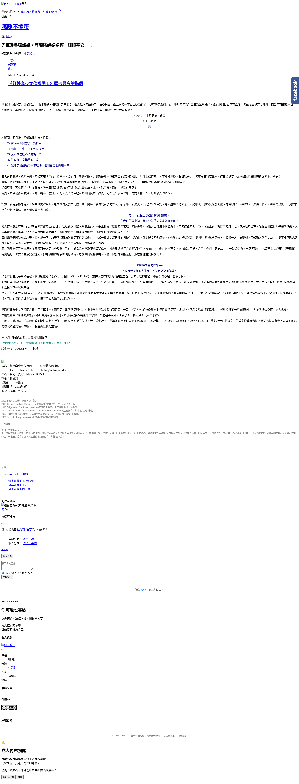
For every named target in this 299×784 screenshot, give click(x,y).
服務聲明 (182, 735)
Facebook (6, 474)
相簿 (11, 60)
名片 (11, 68)
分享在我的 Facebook (21, 480)
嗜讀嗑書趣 (30, 543)
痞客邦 (21, 529)
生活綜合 (29, 53)
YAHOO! (24, 474)
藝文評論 (28, 539)
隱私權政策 (169, 735)
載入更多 (7, 556)
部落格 (12, 64)
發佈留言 (7, 577)
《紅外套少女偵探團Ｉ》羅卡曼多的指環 (45, 83)
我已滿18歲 (8, 777)
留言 (29, 529)
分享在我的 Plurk (18, 485)
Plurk (16, 474)
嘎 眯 (4, 509)
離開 (20, 777)
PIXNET (124, 735)
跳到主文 (6, 36)
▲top (4, 549)
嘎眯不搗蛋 (15, 27)
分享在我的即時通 (19, 489)
